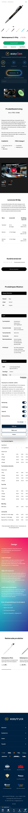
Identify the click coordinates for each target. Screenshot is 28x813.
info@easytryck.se (18, 800)
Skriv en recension (14, 269)
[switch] (24, 407)
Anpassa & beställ (14, 43)
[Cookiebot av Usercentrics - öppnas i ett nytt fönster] (20, 378)
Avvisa (14, 434)
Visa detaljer (20, 422)
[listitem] (9, 93)
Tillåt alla (14, 426)
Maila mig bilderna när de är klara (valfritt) (14, 77)
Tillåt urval (14, 430)
